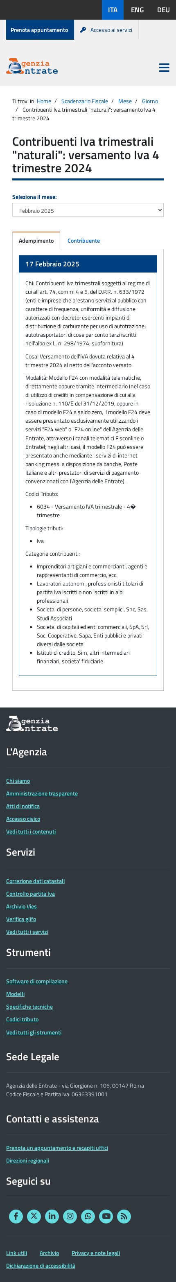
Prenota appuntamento (39, 29)
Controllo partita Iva (30, 893)
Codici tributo (22, 1019)
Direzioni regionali (27, 1160)
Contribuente (84, 240)
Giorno (150, 101)
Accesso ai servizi (111, 29)
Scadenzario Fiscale (84, 101)
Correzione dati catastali (35, 880)
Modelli (15, 993)
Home (44, 101)
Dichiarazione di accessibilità (40, 1265)
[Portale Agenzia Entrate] (32, 67)
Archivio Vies (21, 906)
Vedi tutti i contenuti (31, 831)
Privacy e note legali (96, 1252)
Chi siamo (18, 780)
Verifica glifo (21, 919)
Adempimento (36, 240)
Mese (125, 101)
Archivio (49, 1252)
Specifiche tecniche (29, 1006)
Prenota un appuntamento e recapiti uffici (57, 1147)
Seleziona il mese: (34, 196)
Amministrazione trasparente (42, 793)
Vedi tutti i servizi (27, 931)
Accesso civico (23, 818)
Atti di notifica (23, 806)
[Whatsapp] (88, 1216)
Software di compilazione (37, 981)
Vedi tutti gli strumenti (33, 1032)
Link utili (16, 1252)
